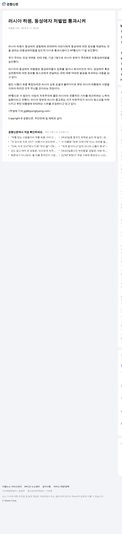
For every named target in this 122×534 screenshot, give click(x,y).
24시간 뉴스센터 (32, 486)
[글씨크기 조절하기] (101, 36)
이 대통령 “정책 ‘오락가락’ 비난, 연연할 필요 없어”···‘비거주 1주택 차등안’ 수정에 (84, 141)
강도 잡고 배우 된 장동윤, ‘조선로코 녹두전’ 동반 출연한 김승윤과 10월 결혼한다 (34, 150)
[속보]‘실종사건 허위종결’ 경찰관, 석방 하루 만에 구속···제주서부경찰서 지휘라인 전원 (84, 150)
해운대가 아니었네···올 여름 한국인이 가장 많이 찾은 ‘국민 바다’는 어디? (34, 155)
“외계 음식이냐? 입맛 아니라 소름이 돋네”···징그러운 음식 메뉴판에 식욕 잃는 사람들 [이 (84, 146)
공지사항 (46, 486)
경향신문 (12, 4)
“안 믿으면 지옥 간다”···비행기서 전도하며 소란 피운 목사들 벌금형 (34, 141)
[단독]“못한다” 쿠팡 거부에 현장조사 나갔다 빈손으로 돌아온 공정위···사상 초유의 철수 (84, 155)
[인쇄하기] (107, 36)
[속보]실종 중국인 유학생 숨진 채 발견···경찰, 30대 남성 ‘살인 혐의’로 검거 (84, 137)
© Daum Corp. (9, 500)
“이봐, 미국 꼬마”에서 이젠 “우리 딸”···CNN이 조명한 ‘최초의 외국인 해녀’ (34, 146)
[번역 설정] (95, 36)
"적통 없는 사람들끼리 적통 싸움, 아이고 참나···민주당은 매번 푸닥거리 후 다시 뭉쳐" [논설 (34, 137)
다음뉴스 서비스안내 (12, 486)
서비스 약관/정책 (61, 486)
